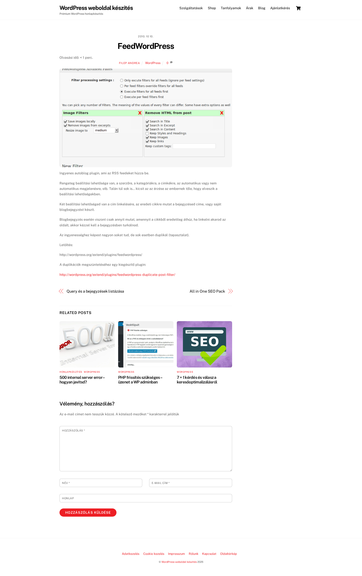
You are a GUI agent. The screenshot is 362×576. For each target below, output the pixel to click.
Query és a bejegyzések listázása (95, 291)
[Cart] (298, 8)
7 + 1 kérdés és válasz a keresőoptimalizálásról (197, 379)
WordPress (152, 63)
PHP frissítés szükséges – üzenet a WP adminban (140, 379)
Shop (212, 8)
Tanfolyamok (231, 8)
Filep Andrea (129, 63)
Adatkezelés (130, 553)
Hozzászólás (73, 430)
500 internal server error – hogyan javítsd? (81, 379)
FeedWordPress (146, 46)
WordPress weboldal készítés (179, 561)
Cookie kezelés (153, 553)
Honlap (68, 498)
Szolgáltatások (191, 8)
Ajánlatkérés (280, 8)
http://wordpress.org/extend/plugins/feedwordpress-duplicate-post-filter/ (117, 275)
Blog (261, 8)
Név (66, 483)
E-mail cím (160, 483)
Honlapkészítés (70, 371)
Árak (249, 8)
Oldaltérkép (228, 553)
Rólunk (193, 553)
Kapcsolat (209, 553)
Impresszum (176, 553)
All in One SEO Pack (207, 291)
